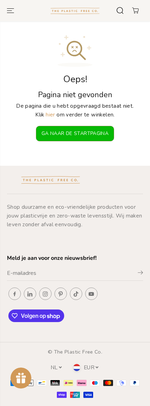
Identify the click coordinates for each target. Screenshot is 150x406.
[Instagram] (45, 293)
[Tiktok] (76, 293)
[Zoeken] (120, 10)
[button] (11, 10)
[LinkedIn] (30, 293)
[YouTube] (91, 293)
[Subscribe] (140, 274)
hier (50, 114)
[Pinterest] (60, 293)
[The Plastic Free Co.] (75, 10)
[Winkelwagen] (135, 10)
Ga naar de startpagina (75, 133)
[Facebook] (14, 293)
